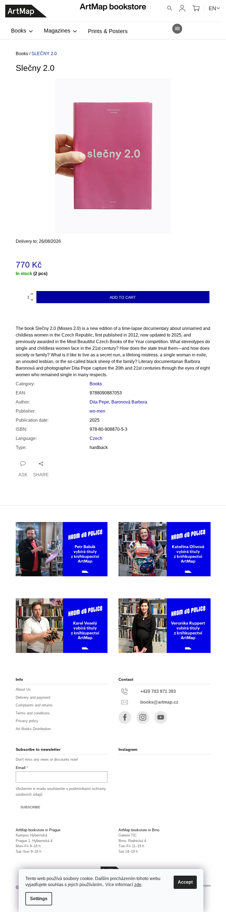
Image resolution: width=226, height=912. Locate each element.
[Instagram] (142, 717)
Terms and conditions (33, 713)
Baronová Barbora (129, 402)
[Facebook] (125, 717)
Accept (185, 882)
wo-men (97, 411)
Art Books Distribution (33, 729)
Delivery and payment (33, 697)
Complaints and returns (34, 705)
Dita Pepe (99, 402)
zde (137, 884)
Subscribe (30, 807)
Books (96, 383)
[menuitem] (22, 31)
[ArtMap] (26, 11)
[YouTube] (160, 717)
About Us (23, 689)
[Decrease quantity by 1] (32, 300)
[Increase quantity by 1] (32, 294)
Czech (96, 438)
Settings (38, 898)
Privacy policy (27, 721)
